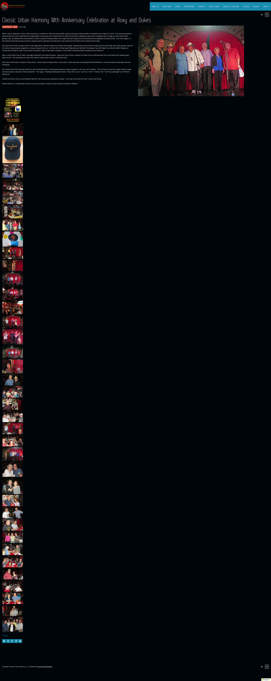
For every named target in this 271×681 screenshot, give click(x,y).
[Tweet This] (4, 641)
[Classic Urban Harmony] (13, 6)
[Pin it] (16, 641)
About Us (155, 6)
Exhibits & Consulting (231, 6)
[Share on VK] (20, 641)
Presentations (189, 6)
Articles (246, 6)
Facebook (262, 15)
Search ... (267, 15)
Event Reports (7, 27)
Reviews (256, 6)
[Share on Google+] (12, 641)
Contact (266, 6)
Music (15, 27)
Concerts (201, 6)
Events (177, 6)
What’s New (167, 6)
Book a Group (214, 6)
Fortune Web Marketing (44, 667)
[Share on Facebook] (8, 641)
